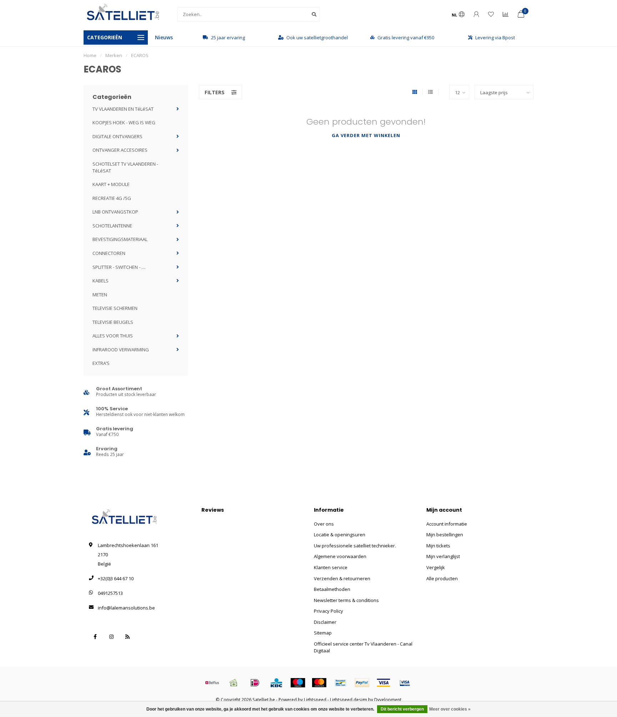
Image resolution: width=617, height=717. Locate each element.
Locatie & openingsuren (339, 534)
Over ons (324, 524)
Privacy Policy (328, 611)
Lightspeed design (348, 699)
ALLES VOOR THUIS (112, 335)
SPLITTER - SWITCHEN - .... (119, 267)
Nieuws (164, 37)
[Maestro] (298, 682)
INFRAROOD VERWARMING (120, 349)
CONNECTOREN (108, 253)
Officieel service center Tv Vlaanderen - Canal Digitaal (363, 647)
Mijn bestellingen (444, 534)
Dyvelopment (387, 699)
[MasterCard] (319, 682)
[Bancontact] (341, 682)
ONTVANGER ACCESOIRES (119, 150)
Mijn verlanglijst (443, 556)
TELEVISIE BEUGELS (112, 322)
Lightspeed (315, 699)
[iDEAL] (255, 682)
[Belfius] (212, 682)
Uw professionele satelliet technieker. (355, 545)
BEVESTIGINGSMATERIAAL (119, 239)
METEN (99, 294)
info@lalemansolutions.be (126, 608)
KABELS (100, 280)
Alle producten (442, 578)
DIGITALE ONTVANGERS (117, 136)
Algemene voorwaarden (340, 556)
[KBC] (276, 682)
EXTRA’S (101, 363)
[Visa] (383, 682)
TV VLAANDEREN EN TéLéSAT (123, 109)
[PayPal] (362, 682)
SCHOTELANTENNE (112, 225)
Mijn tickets (438, 545)
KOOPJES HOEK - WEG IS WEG (123, 122)
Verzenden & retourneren (342, 578)
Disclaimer (325, 622)
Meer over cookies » (450, 709)
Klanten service (330, 567)
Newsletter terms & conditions (346, 600)
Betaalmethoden (332, 589)
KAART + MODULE (111, 184)
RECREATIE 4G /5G (111, 198)
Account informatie (446, 524)
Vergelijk (435, 567)
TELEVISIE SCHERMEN (114, 308)
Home (90, 55)
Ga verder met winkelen (366, 135)
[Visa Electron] (405, 682)
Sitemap (323, 633)
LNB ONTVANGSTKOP (115, 212)
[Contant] (233, 682)
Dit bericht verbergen (402, 709)
